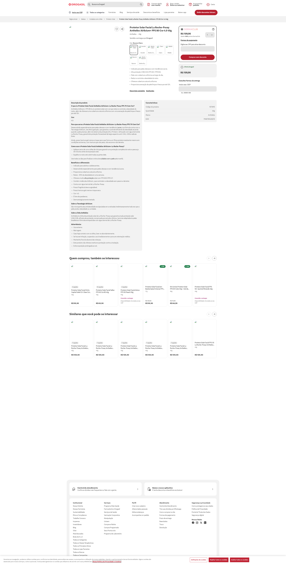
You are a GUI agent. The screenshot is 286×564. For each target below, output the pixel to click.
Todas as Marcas (78, 552)
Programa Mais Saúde (111, 506)
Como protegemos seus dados (202, 506)
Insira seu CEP (185, 85)
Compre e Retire (110, 524)
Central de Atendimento (168, 506)
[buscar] (141, 4)
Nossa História (78, 506)
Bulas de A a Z (78, 537)
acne (119, 127)
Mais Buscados (78, 534)
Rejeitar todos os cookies (218, 560)
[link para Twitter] (201, 523)
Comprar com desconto (197, 57)
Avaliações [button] (150, 91)
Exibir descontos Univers (206, 12)
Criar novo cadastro (139, 506)
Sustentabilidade (79, 512)
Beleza (83, 19)
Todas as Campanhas (80, 555)
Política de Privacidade (200, 509)
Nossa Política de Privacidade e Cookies (107, 561)
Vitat (74, 531)
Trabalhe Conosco (79, 518)
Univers (106, 521)
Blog (74, 527)
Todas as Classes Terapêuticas (83, 543)
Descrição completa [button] (137, 91)
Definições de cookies (198, 560)
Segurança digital (198, 515)
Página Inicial (73, 19)
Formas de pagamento (167, 515)
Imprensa (76, 521)
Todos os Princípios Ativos (82, 546)
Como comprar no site (167, 512)
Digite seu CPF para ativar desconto (193, 44)
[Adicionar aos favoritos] (117, 29)
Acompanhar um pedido (140, 515)
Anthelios (211, 115)
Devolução (163, 527)
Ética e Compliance (80, 515)
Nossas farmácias (79, 509)
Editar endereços (138, 512)
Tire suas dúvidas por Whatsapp (170, 509)
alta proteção (89, 178)
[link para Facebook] (193, 523)
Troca (161, 524)
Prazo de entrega (165, 518)
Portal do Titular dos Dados (201, 512)
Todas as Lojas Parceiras (81, 549)
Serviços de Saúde (110, 512)
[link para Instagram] (197, 523)
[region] (143, 560)
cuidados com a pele (107, 159)
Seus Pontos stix (110, 531)
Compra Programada (111, 527)
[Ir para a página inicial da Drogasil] (76, 4)
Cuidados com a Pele (95, 19)
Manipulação (108, 518)
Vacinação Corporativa (112, 515)
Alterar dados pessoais (139, 509)
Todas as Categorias (80, 540)
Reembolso (163, 521)
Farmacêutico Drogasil (112, 509)
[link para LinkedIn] (205, 523)
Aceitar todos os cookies (239, 560)
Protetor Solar (110, 19)
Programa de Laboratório (113, 534)
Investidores (77, 524)
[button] (97, 54)
